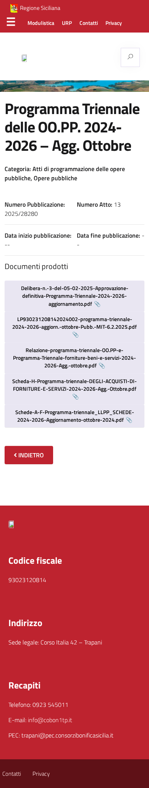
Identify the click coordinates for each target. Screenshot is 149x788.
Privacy (113, 23)
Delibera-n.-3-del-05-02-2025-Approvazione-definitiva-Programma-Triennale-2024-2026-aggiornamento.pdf (74, 296)
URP (67, 23)
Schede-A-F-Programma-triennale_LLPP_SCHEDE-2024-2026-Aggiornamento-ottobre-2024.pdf (74, 416)
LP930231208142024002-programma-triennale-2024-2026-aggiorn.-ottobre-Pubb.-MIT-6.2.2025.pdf (74, 323)
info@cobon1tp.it (50, 719)
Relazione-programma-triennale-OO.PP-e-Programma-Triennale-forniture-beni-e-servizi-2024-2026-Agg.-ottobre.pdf (74, 358)
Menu (10, 23)
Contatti (88, 23)
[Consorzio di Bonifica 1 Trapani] (71, 57)
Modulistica (41, 23)
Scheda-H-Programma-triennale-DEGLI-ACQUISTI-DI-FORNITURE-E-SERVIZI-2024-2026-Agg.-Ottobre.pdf (74, 385)
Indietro (30, 455)
